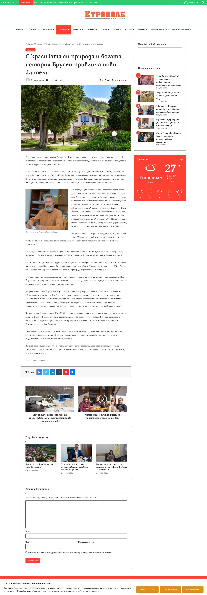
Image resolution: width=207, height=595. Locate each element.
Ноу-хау (128, 29)
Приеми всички (192, 589)
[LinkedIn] (52, 372)
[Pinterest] (66, 372)
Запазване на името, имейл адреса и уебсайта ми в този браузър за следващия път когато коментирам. (70, 552)
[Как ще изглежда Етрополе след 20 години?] (40, 453)
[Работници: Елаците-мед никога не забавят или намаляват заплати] (146, 110)
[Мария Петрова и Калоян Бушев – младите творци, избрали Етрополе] (146, 137)
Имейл (28, 542)
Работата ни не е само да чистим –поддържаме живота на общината (111, 467)
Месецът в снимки (181, 29)
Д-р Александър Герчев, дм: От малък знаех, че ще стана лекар (167, 122)
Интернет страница (86, 542)
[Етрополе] (103, 15)
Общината (62, 29)
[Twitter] (46, 372)
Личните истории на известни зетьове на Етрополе (59, 2)
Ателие (104, 29)
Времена (141, 29)
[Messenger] (72, 372)
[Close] (204, 581)
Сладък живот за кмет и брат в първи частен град (168, 95)
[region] (103, 587)
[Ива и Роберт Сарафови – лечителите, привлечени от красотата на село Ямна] (146, 80)
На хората (47, 29)
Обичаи (116, 29)
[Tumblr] (59, 372)
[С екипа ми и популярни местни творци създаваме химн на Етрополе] (76, 453)
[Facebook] (39, 372)
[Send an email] (47, 80)
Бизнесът (77, 29)
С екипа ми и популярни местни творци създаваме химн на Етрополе (74, 467)
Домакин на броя (159, 29)
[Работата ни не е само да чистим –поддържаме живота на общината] (111, 453)
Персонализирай (147, 589)
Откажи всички (170, 589)
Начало (19, 29)
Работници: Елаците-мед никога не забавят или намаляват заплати (167, 109)
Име (27, 531)
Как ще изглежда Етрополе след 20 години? (39, 465)
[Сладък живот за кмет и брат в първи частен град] (146, 96)
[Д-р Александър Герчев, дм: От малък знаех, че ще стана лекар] (146, 123)
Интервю (91, 29)
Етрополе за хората (38, 80)
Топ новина (32, 29)
